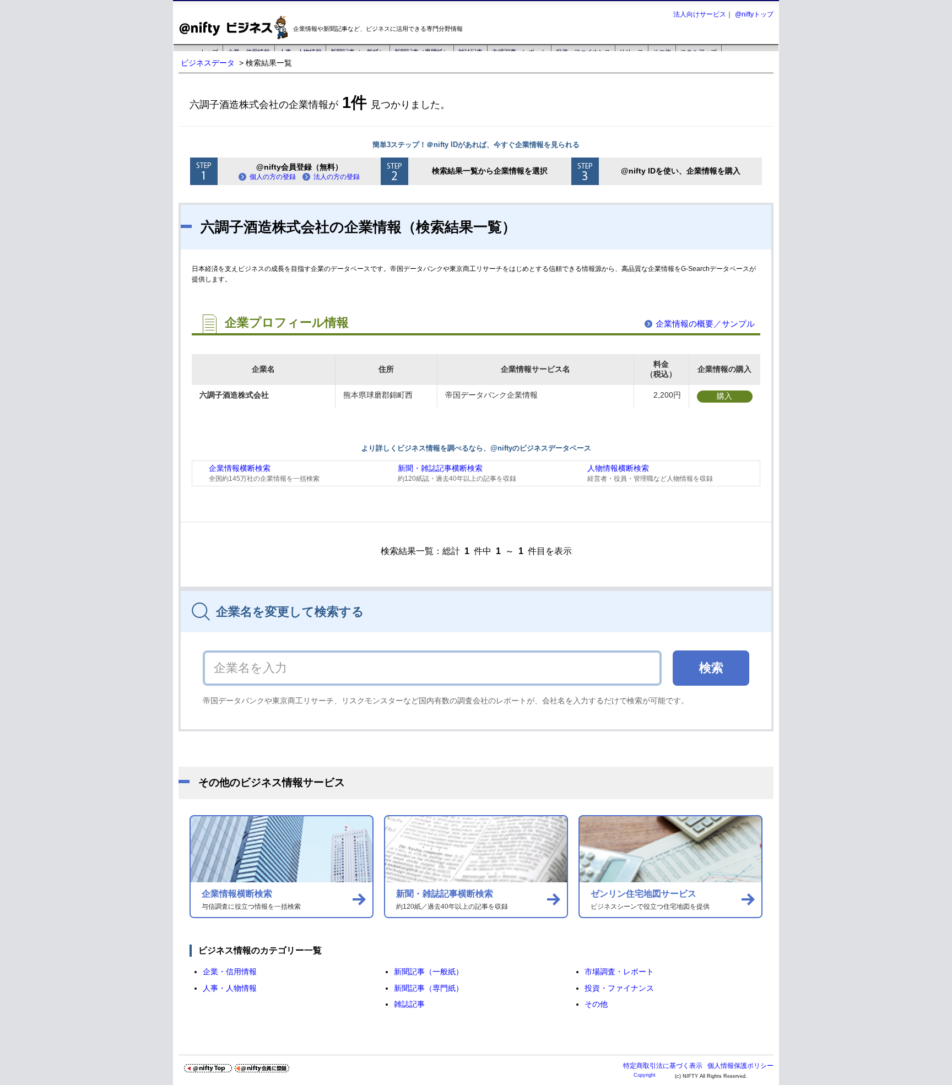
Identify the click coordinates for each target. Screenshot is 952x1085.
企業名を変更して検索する (290, 612)
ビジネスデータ (208, 62)
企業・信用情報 (230, 971)
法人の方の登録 (336, 177)
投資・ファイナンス (619, 988)
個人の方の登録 (273, 177)
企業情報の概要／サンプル (705, 323)
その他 (596, 1004)
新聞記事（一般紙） (428, 971)
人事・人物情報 (230, 988)
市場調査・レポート (619, 971)
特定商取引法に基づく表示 (662, 1066)
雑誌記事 (409, 1004)
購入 (724, 396)
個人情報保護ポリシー (740, 1066)
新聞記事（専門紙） (428, 988)
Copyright (645, 1075)
